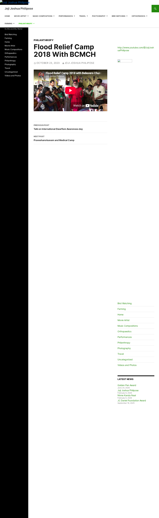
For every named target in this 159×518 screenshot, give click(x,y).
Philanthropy (25, 23)
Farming (8, 23)
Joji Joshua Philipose (19, 8)
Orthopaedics (138, 16)
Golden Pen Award (127, 385)
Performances (66, 16)
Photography (98, 16)
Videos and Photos (127, 365)
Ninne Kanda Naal (127, 395)
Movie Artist (20, 16)
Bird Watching (118, 16)
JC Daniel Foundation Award (132, 400)
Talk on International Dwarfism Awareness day (58, 127)
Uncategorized (125, 359)
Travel (82, 16)
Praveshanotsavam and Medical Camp (54, 138)
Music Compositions (42, 16)
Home (7, 16)
